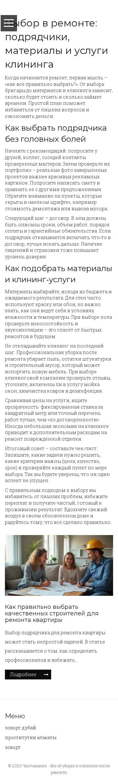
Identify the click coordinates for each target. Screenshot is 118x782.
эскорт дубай (20, 728)
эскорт (13, 747)
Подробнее (23, 674)
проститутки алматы (31, 737)
